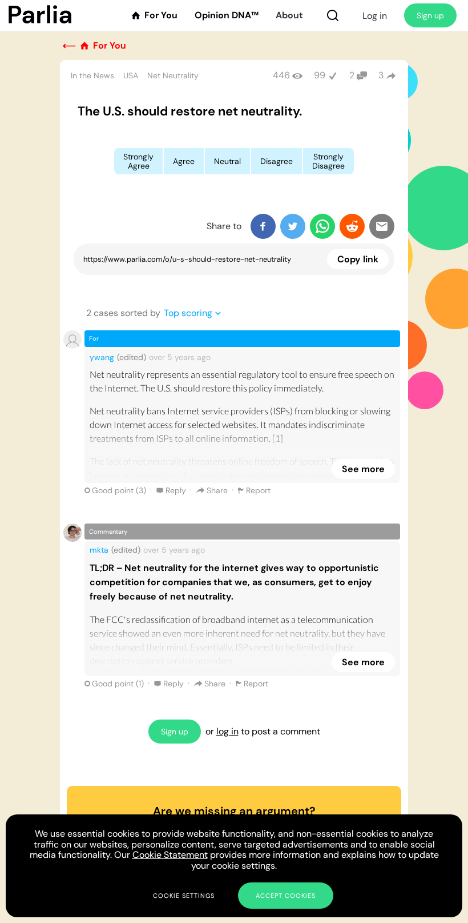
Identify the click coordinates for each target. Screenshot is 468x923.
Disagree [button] (276, 161)
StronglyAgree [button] (138, 161)
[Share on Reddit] (352, 226)
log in (227, 731)
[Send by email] (381, 226)
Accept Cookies (286, 896)
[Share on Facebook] (263, 226)
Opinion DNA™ (227, 15)
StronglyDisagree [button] (328, 161)
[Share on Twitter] (292, 226)
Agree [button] (184, 161)
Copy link (357, 259)
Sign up (430, 15)
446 (281, 75)
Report (258, 490)
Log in (374, 16)
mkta (99, 549)
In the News (92, 75)
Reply (176, 490)
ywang (102, 357)
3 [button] (381, 75)
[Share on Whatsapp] (322, 226)
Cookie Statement (170, 855)
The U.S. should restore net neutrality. (190, 111)
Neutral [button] (227, 161)
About (289, 15)
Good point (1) (118, 683)
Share (217, 490)
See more (363, 469)
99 (319, 75)
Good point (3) (119, 490)
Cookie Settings (184, 896)
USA (130, 75)
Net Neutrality (173, 75)
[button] (332, 15)
